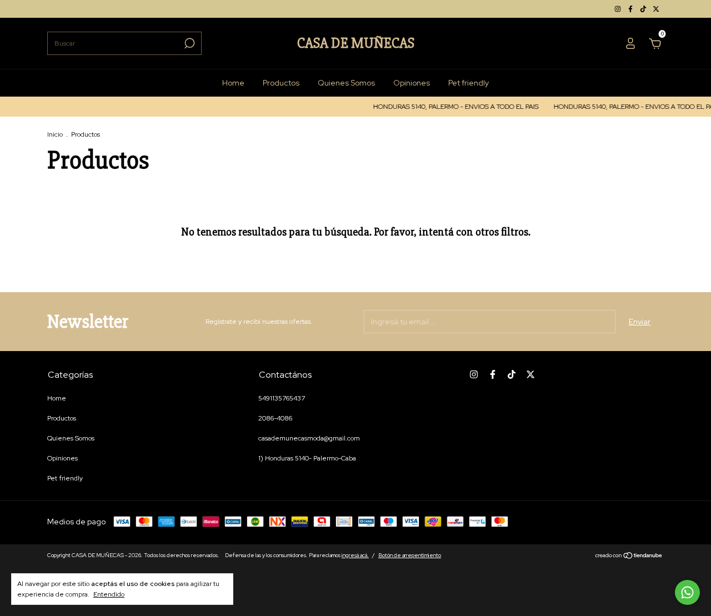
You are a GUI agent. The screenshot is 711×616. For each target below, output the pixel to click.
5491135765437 (281, 398)
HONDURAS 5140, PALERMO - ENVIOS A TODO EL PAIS (451, 106)
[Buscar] (188, 43)
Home (233, 83)
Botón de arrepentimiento (409, 555)
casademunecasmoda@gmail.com (309, 438)
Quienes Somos (346, 83)
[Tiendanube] (629, 557)
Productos (281, 83)
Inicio (55, 134)
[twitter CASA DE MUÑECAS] (656, 8)
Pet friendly (468, 83)
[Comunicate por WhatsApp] (687, 592)
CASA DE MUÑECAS (355, 43)
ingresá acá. (355, 555)
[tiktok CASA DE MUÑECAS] (644, 8)
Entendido (108, 594)
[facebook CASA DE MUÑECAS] (631, 8)
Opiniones (411, 83)
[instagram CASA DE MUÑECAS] (618, 8)
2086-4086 (275, 418)
